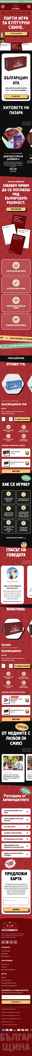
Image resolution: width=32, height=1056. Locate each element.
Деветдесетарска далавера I (9, 601)
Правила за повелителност (8, 1009)
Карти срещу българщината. (9, 1024)
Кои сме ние (5, 964)
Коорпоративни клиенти (8, 983)
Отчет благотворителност (9, 985)
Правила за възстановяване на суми (11, 1018)
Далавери (4, 953)
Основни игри (5, 951)
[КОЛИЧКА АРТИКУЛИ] (29, 6)
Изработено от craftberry (7, 1022)
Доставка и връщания (8, 969)
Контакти (4, 967)
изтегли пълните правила (14, 537)
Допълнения (5, 956)
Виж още (16, 471)
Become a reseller (6, 980)
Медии (3, 977)
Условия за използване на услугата (10, 1015)
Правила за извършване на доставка (11, 1012)
